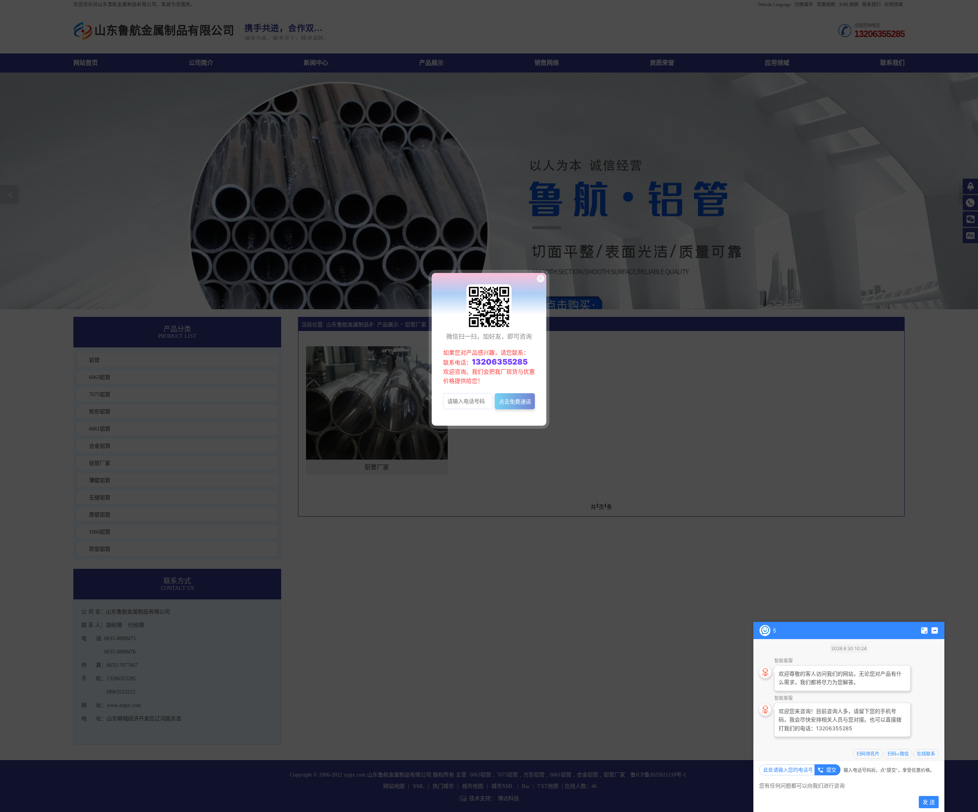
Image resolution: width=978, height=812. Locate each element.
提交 (831, 770)
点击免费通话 (515, 401)
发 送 (929, 802)
